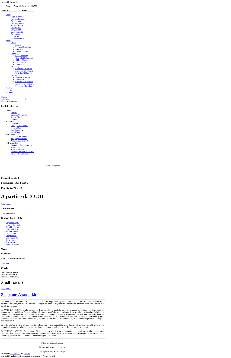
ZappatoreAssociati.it (18, 294)
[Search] (2, 99)
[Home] (4, 97)
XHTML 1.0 (15, 354)
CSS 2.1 (27, 354)
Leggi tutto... (6, 204)
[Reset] (27, 99)
